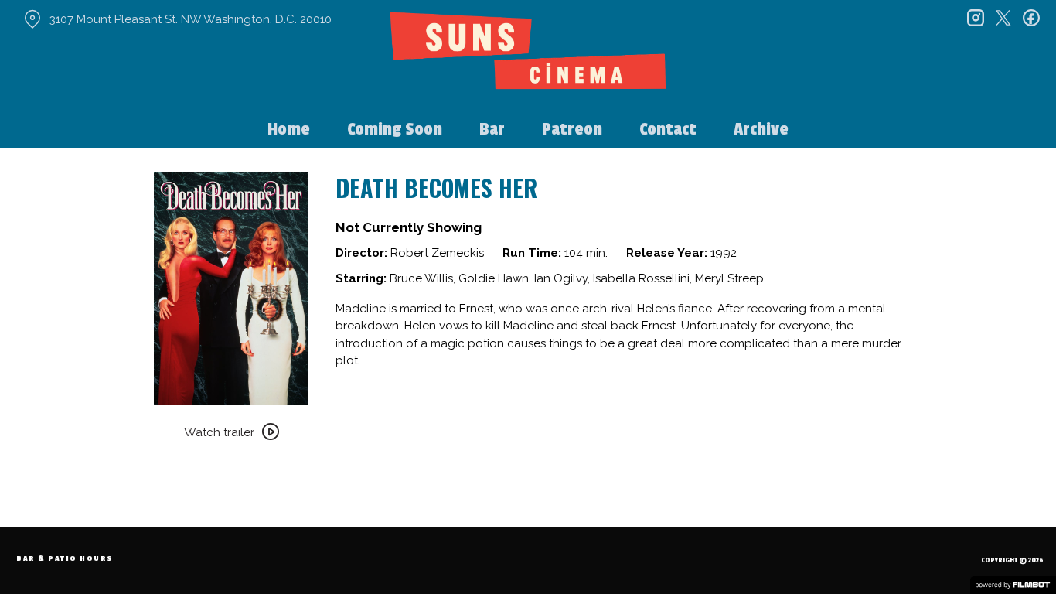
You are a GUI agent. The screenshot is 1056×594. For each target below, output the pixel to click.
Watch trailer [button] (219, 432)
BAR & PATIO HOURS (64, 559)
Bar (492, 129)
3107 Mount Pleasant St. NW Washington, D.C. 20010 (190, 19)
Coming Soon (394, 129)
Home (288, 129)
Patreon (572, 129)
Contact (668, 129)
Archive (761, 129)
